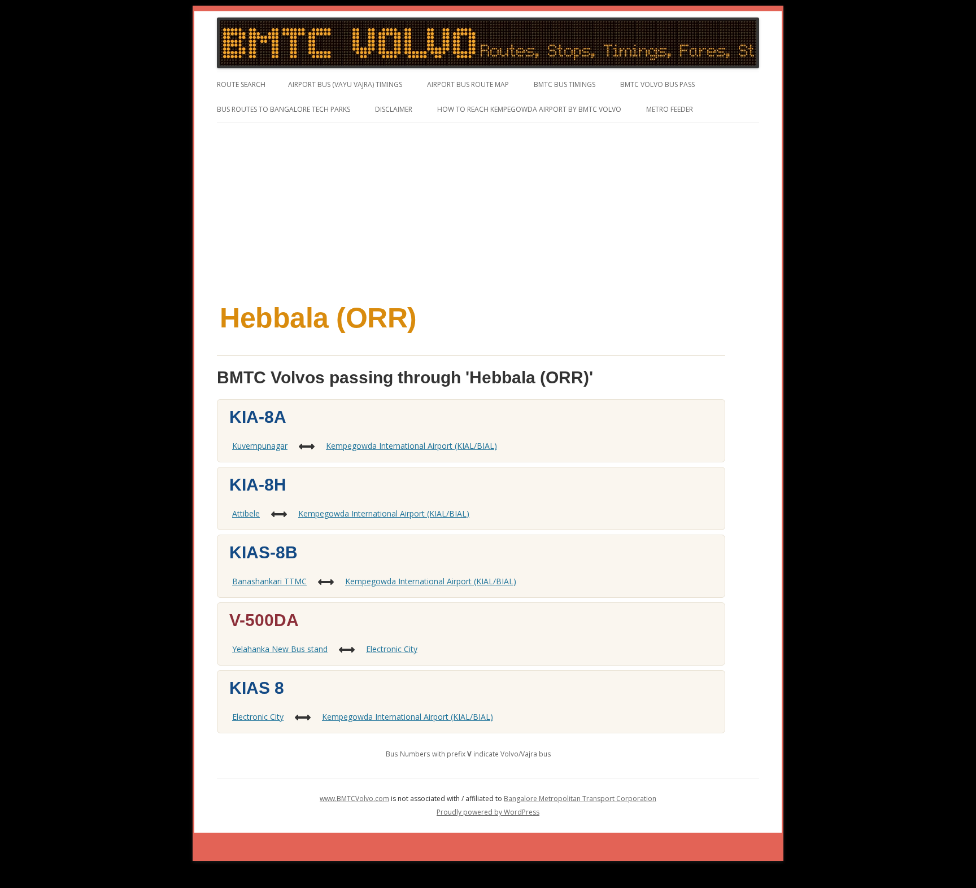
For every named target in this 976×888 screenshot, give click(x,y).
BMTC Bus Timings (564, 84)
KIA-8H (257, 484)
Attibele (246, 513)
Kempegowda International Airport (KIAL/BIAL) (411, 445)
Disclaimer (393, 109)
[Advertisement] (488, 208)
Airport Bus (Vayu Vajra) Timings (345, 84)
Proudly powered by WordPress (488, 812)
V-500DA (264, 620)
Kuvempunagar (259, 445)
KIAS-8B (263, 552)
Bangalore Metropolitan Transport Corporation (580, 798)
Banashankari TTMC (269, 581)
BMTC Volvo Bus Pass (657, 84)
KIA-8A (257, 417)
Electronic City (391, 649)
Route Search (241, 84)
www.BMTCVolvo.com (354, 798)
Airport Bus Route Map (468, 84)
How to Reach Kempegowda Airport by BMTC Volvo (529, 109)
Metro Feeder (669, 109)
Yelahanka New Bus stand (280, 649)
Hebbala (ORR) (318, 318)
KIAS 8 (256, 688)
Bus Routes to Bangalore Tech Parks (283, 109)
